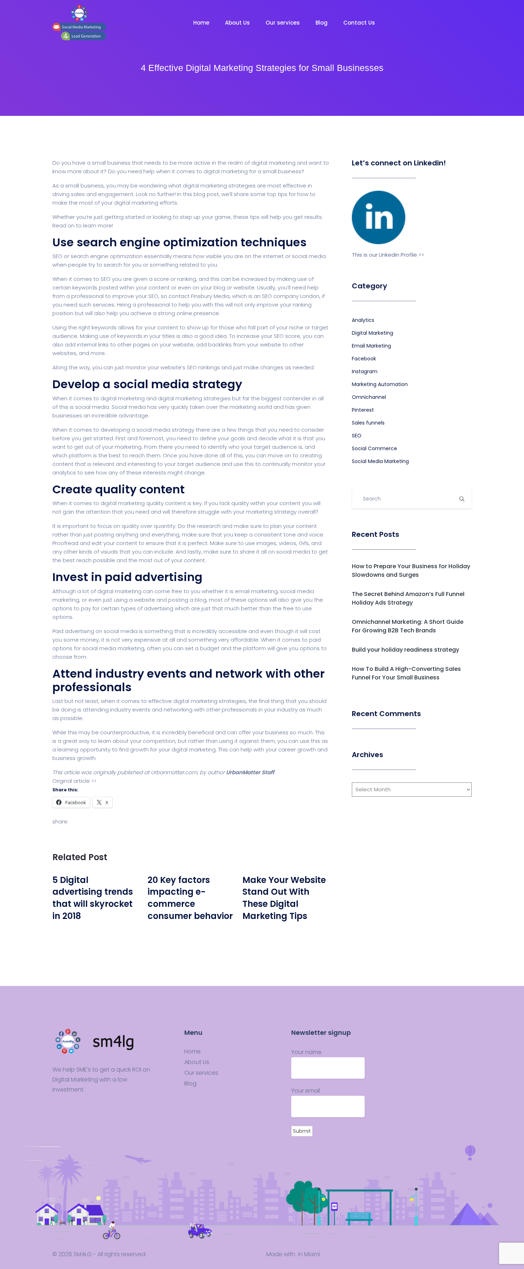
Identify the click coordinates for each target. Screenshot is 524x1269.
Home (202, 22)
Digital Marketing (372, 332)
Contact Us (359, 22)
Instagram (364, 371)
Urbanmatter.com (174, 772)
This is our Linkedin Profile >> (388, 254)
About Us (238, 22)
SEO (356, 435)
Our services (283, 22)
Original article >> (74, 781)
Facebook (364, 358)
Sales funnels (368, 422)
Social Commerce (374, 448)
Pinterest (363, 409)
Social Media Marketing (380, 461)
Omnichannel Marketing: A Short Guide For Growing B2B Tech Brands (407, 626)
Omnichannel (369, 397)
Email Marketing (371, 345)
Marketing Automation (380, 384)
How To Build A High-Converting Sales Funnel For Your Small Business (406, 673)
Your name (306, 1052)
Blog (322, 22)
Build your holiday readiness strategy (405, 650)
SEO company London (290, 296)
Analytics (363, 320)
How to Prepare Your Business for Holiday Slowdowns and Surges (411, 570)
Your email (305, 1090)
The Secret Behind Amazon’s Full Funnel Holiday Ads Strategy (408, 598)
